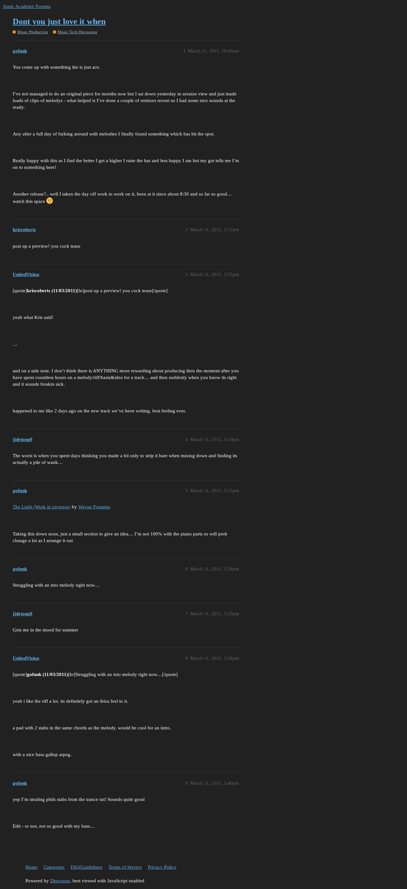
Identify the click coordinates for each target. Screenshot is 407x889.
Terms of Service (125, 867)
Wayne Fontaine (94, 506)
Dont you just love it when (59, 21)
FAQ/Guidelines (86, 867)
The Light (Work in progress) (42, 506)
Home (31, 867)
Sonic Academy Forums (27, 6)
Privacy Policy (162, 867)
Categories (54, 867)
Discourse (60, 880)
